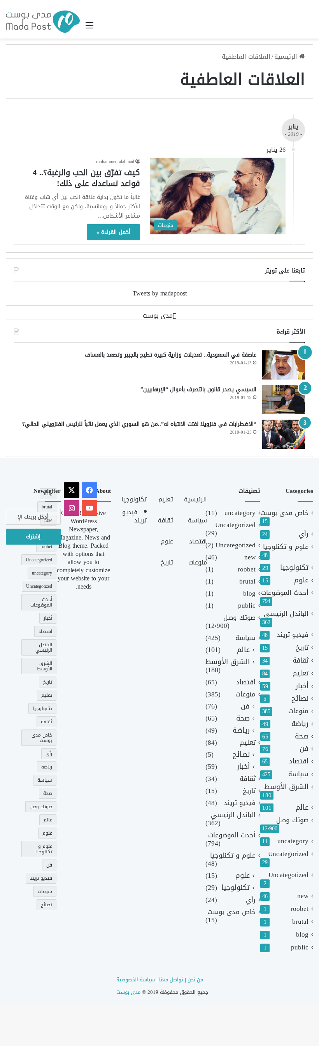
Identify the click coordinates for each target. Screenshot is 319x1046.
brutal (300, 922)
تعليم (300, 673)
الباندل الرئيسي (286, 614)
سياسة (298, 774)
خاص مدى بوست (284, 513)
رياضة (299, 724)
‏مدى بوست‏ (158, 315)
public (299, 947)
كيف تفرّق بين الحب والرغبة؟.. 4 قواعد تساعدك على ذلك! (86, 178)
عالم (302, 807)
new (302, 896)
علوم (301, 580)
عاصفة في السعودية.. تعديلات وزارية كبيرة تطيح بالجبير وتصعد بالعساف (168, 355)
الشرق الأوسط (286, 787)
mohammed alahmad (115, 161)
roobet (299, 909)
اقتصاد (298, 761)
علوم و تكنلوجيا (285, 547)
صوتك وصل (292, 820)
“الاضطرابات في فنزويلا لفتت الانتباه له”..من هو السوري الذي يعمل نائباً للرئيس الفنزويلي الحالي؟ (139, 424)
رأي (303, 534)
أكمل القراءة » (113, 232)
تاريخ (302, 647)
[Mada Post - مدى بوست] (43, 22)
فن (304, 749)
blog (302, 934)
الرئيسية (286, 57)
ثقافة (300, 660)
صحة (301, 736)
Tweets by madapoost (160, 293)
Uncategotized (288, 875)
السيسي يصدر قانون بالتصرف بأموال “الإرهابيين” (198, 389)
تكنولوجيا (294, 568)
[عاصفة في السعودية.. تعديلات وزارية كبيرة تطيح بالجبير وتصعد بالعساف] (283, 365)
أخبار (302, 686)
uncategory (292, 841)
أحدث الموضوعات (284, 593)
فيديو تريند (292, 635)
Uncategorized (288, 854)
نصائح (299, 698)
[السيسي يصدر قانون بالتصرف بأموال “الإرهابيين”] (283, 399)
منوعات (298, 711)
